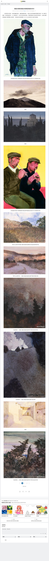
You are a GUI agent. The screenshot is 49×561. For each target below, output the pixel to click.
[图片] (45, 534)
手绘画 (8, 3)
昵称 (3, 536)
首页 (3, 3)
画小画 (5, 500)
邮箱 (19, 536)
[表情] (43, 534)
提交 (6, 539)
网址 (34, 536)
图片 (5, 3)
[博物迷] (24, 1)
